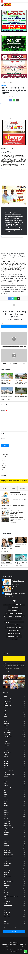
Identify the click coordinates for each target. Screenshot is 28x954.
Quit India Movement (11, 627)
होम (2, 452)
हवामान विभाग (6, 923)
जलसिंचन (5, 781)
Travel (20, 627)
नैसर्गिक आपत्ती (6, 812)
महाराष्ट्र (3, 458)
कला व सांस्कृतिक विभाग (8, 730)
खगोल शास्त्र (6, 756)
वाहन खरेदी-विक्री (7, 872)
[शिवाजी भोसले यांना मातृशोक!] (13, 677)
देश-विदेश (4, 456)
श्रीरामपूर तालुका (7, 901)
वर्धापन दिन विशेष (7, 870)
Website (3, 438)
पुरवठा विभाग (6, 830)
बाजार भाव (6, 834)
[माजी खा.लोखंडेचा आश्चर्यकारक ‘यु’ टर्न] (5, 501)
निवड (5, 808)
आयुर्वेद (5, 714)
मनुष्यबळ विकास (7, 841)
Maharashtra (19, 622)
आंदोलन (5, 712)
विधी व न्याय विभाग (7, 879)
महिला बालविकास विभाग (8, 854)
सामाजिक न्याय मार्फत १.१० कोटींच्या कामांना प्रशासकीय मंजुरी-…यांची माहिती (6, 398)
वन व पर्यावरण (6, 865)
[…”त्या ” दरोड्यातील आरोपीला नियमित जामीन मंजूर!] (21, 686)
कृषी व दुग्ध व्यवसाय (7, 732)
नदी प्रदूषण (6, 801)
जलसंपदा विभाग (7, 779)
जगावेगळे (5, 772)
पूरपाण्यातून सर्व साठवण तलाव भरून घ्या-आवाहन (21, 397)
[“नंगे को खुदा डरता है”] (6, 677)
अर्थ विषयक (7, 739)
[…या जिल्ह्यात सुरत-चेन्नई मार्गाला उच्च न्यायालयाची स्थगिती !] (21, 677)
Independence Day (19, 616)
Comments (22, 488)
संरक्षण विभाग (6, 908)
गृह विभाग (6, 761)
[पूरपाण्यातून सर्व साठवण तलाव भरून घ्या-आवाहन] (21, 390)
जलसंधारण (6, 776)
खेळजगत (5, 759)
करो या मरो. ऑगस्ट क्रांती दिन (14, 633)
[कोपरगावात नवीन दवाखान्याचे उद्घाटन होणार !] (21, 557)
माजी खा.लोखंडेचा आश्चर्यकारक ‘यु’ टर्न (18, 499)
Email (2, 433)
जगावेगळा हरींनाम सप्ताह (8, 770)
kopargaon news (9, 622)
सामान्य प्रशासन (7, 914)
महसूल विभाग (6, 845)
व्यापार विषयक (6, 892)
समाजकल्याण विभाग (8, 905)
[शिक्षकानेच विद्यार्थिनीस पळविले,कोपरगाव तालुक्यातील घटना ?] (5, 494)
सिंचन (5, 919)
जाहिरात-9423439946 (14, 9)
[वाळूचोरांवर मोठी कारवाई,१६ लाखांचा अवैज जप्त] (21, 682)
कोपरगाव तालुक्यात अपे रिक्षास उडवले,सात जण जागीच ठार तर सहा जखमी (17, 519)
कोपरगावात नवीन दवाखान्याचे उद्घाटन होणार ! (21, 563)
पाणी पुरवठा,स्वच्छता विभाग (9, 828)
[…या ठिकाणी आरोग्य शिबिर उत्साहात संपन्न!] (7, 542)
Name (3, 428)
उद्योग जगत (6, 721)
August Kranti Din (14, 607)
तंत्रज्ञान (5, 783)
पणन (5, 816)
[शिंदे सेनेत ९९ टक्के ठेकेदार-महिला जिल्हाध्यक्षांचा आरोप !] (13, 682)
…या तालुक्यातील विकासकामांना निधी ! (5, 382)
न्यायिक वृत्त (6, 814)
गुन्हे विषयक (4, 465)
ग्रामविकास (6, 763)
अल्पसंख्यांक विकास (7, 705)
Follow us (5, 653)
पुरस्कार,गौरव (6, 832)
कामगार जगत (7, 743)
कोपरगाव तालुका (9, 82)
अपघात (5, 696)
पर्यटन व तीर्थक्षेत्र (7, 821)
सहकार (5, 910)
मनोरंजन (5, 843)
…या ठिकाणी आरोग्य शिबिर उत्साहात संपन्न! (6, 549)
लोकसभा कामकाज (7, 863)
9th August (7, 604)
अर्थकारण (5, 703)
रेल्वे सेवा (5, 861)
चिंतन (5, 768)
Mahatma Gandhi (14, 624)
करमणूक (5, 728)
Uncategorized (8, 736)
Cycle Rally (19, 613)
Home (3, 82)
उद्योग (5, 719)
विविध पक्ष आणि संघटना (8, 881)
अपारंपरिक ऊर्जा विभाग (8, 699)
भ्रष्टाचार (5, 839)
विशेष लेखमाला (6, 885)
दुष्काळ (5, 792)
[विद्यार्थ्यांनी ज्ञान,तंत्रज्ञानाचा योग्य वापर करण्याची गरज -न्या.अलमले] (6, 682)
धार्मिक (5, 796)
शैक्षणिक (5, 899)
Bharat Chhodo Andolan (14, 610)
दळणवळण (6, 785)
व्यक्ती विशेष (6, 888)
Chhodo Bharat (10, 613)
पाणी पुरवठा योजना (7, 825)
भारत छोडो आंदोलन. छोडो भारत (14, 636)
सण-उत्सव (6, 903)
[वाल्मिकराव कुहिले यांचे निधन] (6, 686)
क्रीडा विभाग (6, 754)
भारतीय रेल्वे (6, 836)
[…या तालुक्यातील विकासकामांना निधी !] (7, 376)
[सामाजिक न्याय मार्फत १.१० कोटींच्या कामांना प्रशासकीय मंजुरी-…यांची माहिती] (7, 390)
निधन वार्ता (4, 470)
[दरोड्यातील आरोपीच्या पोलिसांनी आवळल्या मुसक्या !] (7, 557)
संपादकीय (4, 461)
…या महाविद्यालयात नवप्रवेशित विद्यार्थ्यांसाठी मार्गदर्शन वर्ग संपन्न (21, 383)
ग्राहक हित (6, 765)
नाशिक (5, 803)
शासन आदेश (6, 894)
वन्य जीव (5, 868)
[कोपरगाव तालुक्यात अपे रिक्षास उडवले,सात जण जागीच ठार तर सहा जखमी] (5, 519)
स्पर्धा (5, 921)
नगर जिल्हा (6, 799)
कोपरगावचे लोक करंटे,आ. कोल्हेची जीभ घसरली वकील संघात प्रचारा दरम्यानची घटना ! (17, 512)
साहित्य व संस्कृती (7, 916)
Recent (13, 488)
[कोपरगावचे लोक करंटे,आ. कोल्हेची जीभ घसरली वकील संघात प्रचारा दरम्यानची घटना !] (5, 513)
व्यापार (5, 890)
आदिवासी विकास (7, 708)
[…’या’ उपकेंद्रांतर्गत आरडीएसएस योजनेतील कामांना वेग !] (13, 686)
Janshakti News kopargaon (14, 619)
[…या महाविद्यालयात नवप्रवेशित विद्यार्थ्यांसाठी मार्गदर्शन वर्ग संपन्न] (21, 376)
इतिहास (5, 716)
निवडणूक (4, 463)
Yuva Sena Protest (14, 630)
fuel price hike (8, 616)
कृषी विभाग (7, 745)
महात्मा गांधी (14, 639)
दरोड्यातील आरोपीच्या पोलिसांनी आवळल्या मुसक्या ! (7, 563)
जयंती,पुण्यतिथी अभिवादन (9, 774)
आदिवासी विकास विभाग (8, 710)
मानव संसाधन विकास (8, 856)
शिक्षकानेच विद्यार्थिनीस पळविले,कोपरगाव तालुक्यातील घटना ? (18, 493)
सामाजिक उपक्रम (7, 912)
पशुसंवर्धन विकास (7, 823)
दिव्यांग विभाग (6, 790)
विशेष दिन (6, 883)
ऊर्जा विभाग (6, 725)
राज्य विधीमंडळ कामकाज (8, 859)
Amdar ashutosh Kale (18, 604)
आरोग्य (3, 467)
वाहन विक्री (6, 874)
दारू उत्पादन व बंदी (7, 788)
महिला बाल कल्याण (7, 852)
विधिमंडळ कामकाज (7, 876)
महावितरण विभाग (7, 850)
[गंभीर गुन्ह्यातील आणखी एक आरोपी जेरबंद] (21, 540)
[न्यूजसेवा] (6, 4)
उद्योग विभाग (6, 723)
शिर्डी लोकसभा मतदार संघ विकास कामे (11, 896)
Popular (4, 488)
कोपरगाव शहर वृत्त (7, 752)
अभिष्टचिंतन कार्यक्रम (7, 701)
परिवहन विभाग (6, 819)
